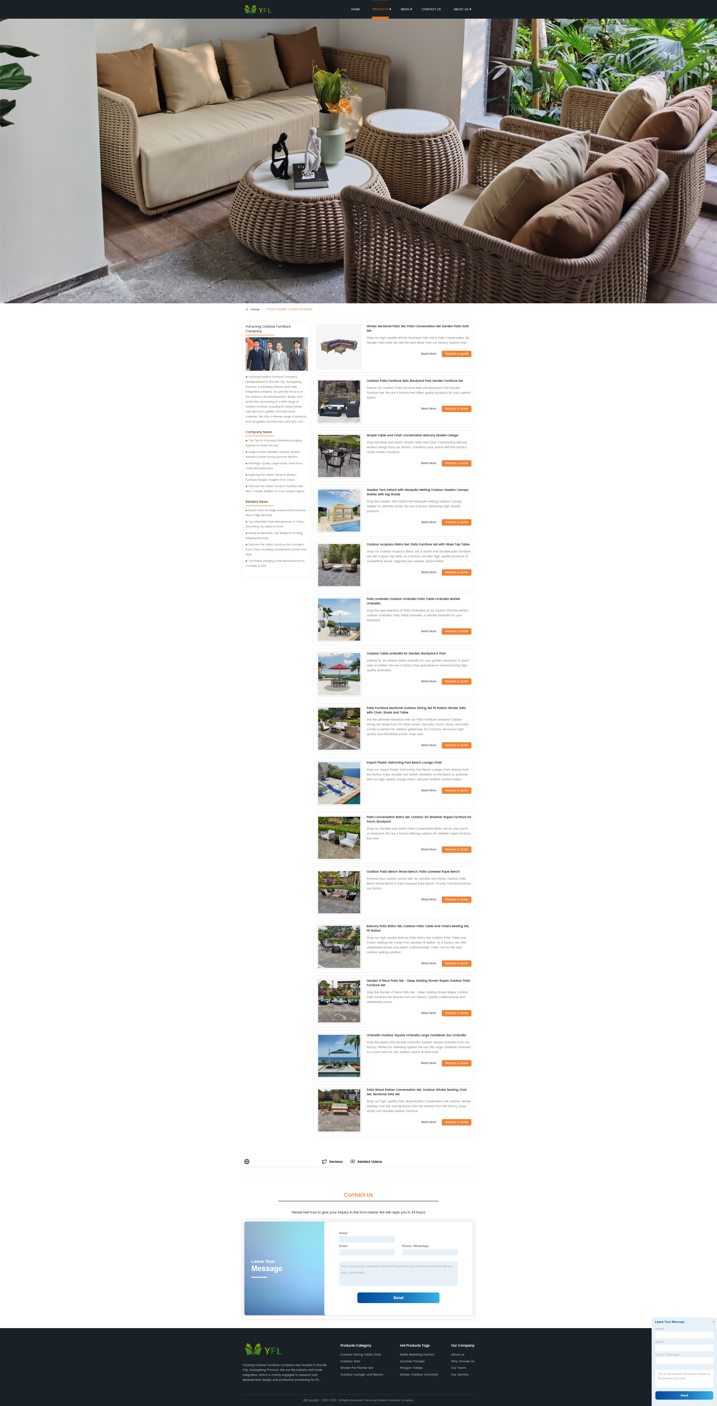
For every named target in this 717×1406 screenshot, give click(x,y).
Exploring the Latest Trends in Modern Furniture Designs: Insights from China (271, 477)
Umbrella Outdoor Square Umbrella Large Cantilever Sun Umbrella (416, 1035)
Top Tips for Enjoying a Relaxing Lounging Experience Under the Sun (273, 443)
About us (461, 9)
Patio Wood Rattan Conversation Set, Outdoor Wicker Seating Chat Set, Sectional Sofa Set (417, 1092)
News (405, 9)
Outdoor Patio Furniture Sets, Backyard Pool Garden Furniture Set (415, 380)
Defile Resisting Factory (417, 1354)
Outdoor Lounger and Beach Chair (361, 1374)
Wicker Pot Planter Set (356, 1368)
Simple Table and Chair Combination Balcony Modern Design (413, 435)
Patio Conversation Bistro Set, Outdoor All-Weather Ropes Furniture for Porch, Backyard (419, 819)
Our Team (458, 1367)
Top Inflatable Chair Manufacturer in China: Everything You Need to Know (275, 524)
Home (355, 9)
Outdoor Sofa (350, 1361)
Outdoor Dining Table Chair (360, 1354)
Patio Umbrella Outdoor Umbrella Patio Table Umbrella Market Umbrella (413, 601)
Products (380, 9)
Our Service (459, 1374)
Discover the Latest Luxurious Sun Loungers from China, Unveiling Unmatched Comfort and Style (276, 549)
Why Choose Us (462, 1361)
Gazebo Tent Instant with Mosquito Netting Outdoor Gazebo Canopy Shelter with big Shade (417, 492)
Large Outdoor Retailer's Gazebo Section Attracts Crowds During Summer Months (273, 454)
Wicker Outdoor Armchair (419, 1374)
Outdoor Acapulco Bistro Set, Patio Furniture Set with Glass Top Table (418, 544)
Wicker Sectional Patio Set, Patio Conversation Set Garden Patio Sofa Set (418, 328)
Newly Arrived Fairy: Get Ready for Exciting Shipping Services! (274, 535)
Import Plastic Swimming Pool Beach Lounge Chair (404, 762)
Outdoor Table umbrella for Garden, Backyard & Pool (406, 653)
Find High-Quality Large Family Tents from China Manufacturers (274, 466)
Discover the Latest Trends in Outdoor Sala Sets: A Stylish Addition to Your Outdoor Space (275, 488)
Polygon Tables (411, 1368)
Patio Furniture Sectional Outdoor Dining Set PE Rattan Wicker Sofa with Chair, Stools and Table (416, 710)
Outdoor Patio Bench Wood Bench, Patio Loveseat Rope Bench (413, 871)
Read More (428, 354)
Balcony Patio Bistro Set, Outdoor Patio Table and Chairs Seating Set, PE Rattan (418, 928)
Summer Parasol (412, 1361)
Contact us (431, 9)
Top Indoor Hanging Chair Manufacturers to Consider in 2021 (275, 563)
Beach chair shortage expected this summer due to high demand (276, 513)
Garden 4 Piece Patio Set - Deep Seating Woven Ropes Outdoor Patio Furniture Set (418, 983)
